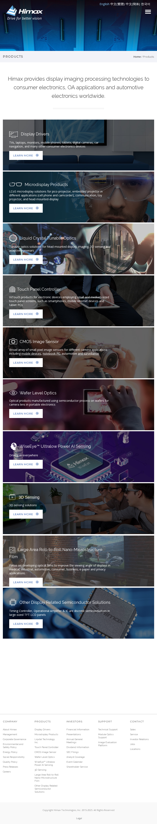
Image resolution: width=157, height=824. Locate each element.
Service (134, 734)
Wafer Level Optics (45, 757)
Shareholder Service (77, 767)
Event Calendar (74, 762)
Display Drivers (42, 729)
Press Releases (10, 767)
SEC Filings (72, 752)
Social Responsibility (14, 757)
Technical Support (108, 729)
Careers (7, 771)
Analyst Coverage (75, 757)
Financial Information (77, 729)
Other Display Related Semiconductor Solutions (46, 788)
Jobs (132, 744)
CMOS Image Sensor (45, 752)
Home (137, 56)
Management (10, 734)
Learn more (23, 155)
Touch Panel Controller (46, 747)
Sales (133, 729)
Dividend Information (77, 747)
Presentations (73, 734)
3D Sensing (40, 770)
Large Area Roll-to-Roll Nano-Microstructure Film (46, 777)
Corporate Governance (14, 739)
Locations (135, 749)
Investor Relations (139, 739)
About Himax (10, 729)
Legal (79, 818)
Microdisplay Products (46, 734)
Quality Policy (10, 762)
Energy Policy (10, 752)
